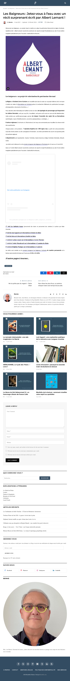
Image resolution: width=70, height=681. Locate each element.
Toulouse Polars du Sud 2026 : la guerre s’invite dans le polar (19, 515)
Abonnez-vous (9, 553)
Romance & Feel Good (9, 496)
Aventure (8, 266)
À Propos (6, 670)
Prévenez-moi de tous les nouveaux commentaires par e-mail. (23, 451)
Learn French (6, 500)
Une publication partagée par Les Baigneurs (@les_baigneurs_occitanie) (30, 219)
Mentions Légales (26, 670)
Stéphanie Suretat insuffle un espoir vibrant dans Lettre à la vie (19, 519)
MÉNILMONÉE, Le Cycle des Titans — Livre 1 (16, 366)
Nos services (62, 670)
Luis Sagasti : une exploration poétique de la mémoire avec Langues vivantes (50, 338)
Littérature (6, 498)
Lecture (40, 22)
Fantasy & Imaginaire (8, 494)
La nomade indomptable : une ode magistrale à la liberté (15, 338)
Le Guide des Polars (8, 490)
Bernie (11, 22)
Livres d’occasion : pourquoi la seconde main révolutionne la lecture (50, 366)
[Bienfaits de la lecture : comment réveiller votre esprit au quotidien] (51, 381)
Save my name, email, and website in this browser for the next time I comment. (28, 447)
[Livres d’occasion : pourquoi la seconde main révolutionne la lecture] (51, 353)
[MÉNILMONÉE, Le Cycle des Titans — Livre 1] (18, 353)
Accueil (5, 8)
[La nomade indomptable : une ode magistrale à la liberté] (18, 326)
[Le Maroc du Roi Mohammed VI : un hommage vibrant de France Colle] (18, 381)
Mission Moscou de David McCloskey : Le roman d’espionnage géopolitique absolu (24, 531)
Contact (15, 670)
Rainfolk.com (43, 674)
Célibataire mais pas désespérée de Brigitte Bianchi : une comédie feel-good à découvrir (25, 523)
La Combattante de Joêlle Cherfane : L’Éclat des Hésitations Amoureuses (22, 511)
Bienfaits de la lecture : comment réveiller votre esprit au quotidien (51, 393)
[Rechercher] (65, 3)
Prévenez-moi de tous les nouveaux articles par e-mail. (22, 455)
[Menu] (5, 3)
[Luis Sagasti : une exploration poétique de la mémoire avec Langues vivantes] (51, 326)
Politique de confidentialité (45, 670)
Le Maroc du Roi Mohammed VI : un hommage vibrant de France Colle (16, 393)
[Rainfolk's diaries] (35, 3)
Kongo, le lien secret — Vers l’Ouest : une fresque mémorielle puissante (21, 527)
